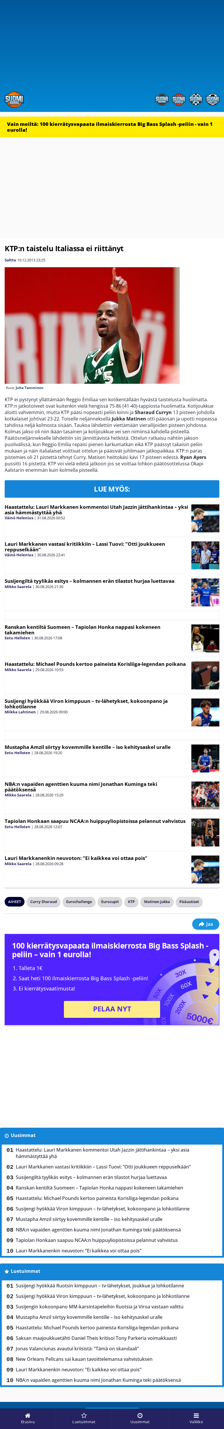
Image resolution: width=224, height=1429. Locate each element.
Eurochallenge (79, 901)
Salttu (10, 260)
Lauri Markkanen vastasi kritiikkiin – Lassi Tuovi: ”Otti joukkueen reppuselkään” (85, 547)
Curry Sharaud (43, 901)
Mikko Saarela (18, 586)
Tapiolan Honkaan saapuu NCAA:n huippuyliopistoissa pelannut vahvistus (95, 821)
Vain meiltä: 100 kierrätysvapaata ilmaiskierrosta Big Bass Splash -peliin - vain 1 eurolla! (110, 127)
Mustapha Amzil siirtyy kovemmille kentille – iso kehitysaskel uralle (88, 747)
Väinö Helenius (19, 517)
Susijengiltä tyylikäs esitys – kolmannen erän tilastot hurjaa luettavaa (89, 581)
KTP (131, 901)
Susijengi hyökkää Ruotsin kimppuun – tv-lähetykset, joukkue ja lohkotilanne (100, 1285)
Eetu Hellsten (17, 637)
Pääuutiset (189, 901)
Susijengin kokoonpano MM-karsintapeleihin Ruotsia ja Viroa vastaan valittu (99, 1306)
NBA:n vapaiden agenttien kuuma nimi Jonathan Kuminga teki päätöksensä (81, 787)
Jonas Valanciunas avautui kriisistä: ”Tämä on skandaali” (77, 1348)
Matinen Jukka (157, 901)
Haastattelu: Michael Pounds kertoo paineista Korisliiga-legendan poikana (95, 664)
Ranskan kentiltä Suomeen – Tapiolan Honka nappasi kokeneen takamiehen (82, 630)
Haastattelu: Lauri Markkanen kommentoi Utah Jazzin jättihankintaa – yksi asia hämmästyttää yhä (96, 510)
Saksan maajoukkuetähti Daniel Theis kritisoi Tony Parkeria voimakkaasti (96, 1338)
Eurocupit (110, 901)
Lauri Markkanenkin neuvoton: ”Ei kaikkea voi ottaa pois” (76, 858)
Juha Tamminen (29, 387)
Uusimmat (23, 1135)
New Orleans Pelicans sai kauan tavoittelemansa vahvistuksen (84, 1359)
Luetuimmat (25, 1271)
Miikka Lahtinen (20, 711)
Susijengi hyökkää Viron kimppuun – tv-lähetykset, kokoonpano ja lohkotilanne (86, 704)
